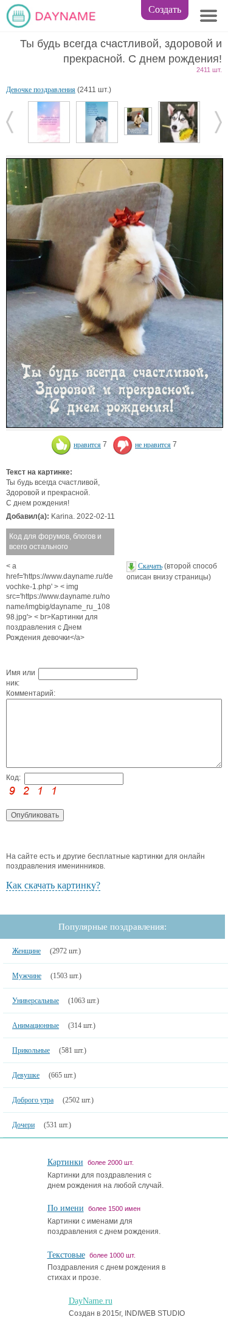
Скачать (150, 566)
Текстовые (66, 1254)
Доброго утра (33, 1100)
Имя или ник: (20, 677)
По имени (65, 1208)
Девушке (26, 1075)
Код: (13, 777)
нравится (87, 445)
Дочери (23, 1125)
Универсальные (35, 1000)
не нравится (153, 445)
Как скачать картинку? (53, 885)
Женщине (26, 951)
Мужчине (26, 976)
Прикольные (31, 1050)
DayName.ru (90, 1300)
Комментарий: (22, 693)
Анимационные (35, 1025)
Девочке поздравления (40, 89)
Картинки (65, 1162)
